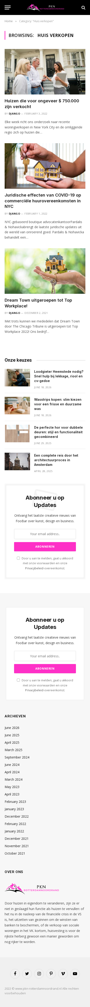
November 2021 (17, 846)
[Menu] (8, 7)
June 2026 (12, 727)
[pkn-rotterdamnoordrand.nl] (46, 7)
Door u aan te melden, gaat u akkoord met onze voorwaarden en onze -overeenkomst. (47, 563)
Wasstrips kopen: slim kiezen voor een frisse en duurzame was (57, 404)
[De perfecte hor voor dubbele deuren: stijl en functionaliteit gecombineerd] (17, 433)
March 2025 (13, 750)
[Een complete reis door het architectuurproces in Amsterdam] (17, 461)
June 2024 (12, 764)
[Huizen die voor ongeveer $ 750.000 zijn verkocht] (45, 71)
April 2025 (12, 742)
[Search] (83, 7)
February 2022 (15, 824)
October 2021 (15, 853)
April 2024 (12, 772)
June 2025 (12, 735)
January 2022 (14, 831)
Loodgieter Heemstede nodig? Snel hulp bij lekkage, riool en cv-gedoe (58, 376)
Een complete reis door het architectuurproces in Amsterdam (56, 460)
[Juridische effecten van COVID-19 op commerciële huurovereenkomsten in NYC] (45, 166)
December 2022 (17, 816)
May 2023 (12, 787)
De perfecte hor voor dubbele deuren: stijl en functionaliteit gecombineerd (58, 432)
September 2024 (17, 757)
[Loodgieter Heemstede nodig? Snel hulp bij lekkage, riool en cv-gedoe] (17, 377)
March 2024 (13, 779)
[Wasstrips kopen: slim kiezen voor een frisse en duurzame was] (17, 405)
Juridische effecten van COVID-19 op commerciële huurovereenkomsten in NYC (43, 201)
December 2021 (17, 838)
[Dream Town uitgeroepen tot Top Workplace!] (45, 271)
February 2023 (15, 801)
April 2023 (12, 794)
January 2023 (14, 809)
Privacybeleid (34, 568)
